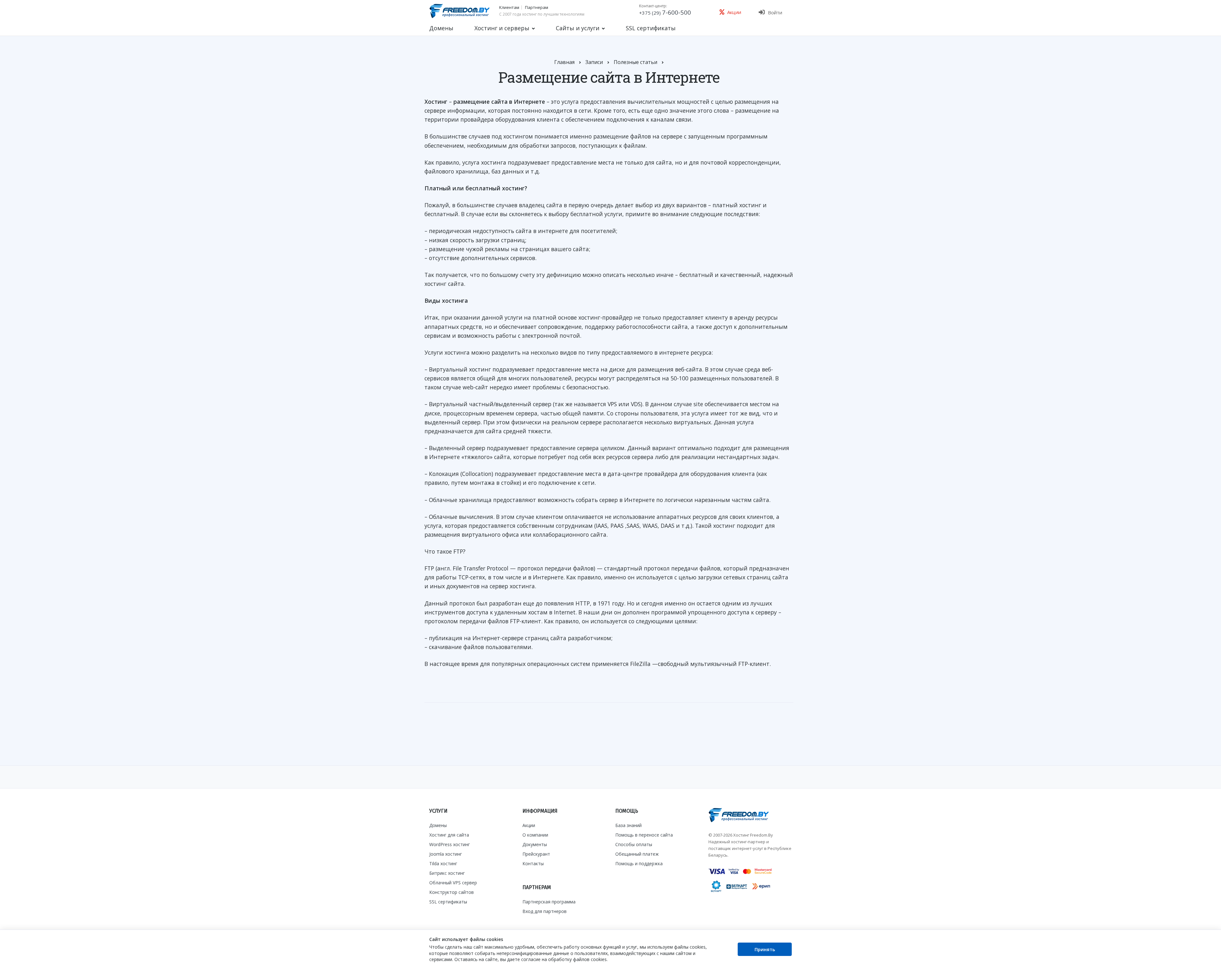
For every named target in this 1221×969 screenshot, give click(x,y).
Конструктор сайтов (451, 892)
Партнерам (536, 7)
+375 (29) (665, 13)
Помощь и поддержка (639, 863)
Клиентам (509, 7)
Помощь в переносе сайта (644, 835)
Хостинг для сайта (449, 835)
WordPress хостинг (449, 844)
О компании (535, 835)
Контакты (533, 863)
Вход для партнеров (544, 911)
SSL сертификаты (651, 28)
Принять (765, 949)
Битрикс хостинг (447, 873)
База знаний (628, 825)
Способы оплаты (633, 844)
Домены (441, 28)
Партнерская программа (549, 902)
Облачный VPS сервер (453, 883)
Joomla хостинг (445, 854)
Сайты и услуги (577, 28)
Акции (528, 825)
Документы (534, 844)
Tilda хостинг (443, 863)
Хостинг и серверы (501, 28)
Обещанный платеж (637, 854)
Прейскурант (536, 854)
